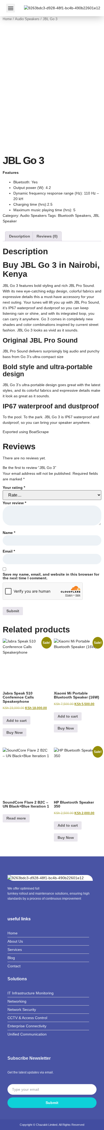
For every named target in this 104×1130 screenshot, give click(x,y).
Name (9, 532)
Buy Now (14, 732)
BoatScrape (39, 432)
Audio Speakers (27, 19)
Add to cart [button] (16, 720)
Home (7, 19)
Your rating (14, 487)
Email (9, 551)
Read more (16, 818)
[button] (10, 8)
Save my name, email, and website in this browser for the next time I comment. (51, 576)
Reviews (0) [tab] (47, 236)
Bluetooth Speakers (74, 215)
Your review (14, 503)
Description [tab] (19, 236)
